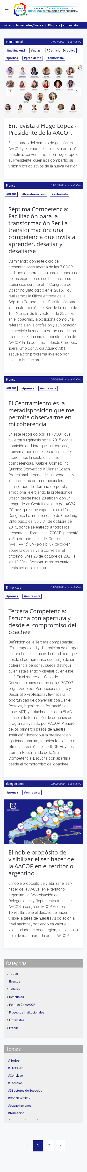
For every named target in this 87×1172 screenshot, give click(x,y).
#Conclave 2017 (19, 1098)
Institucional (14, 42)
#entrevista (55, 58)
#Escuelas (15, 1083)
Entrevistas (13, 587)
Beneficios (16, 997)
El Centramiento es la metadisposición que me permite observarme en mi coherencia (41, 413)
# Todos (14, 1060)
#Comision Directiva (61, 50)
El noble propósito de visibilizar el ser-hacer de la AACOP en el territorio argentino (41, 862)
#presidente (32, 58)
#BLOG (11, 194)
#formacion (16, 1113)
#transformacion (33, 194)
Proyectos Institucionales (26, 1012)
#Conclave (15, 1075)
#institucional (15, 50)
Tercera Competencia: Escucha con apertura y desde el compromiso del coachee (42, 621)
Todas (13, 973)
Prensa (10, 185)
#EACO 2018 (16, 1068)
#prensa (12, 58)
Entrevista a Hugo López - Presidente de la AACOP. (42, 128)
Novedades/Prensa (29, 25)
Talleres (14, 989)
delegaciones (15, 784)
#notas (36, 50)
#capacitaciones (19, 1105)
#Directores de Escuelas (25, 1090)
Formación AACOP (22, 1004)
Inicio (7, 25)
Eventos (14, 981)
